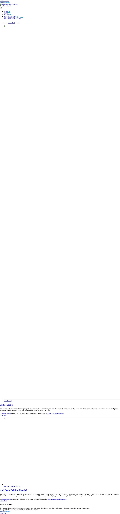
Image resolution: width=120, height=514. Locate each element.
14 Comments (62, 499)
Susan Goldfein (6, 413)
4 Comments (60, 413)
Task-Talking (8, 401)
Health (54, 413)
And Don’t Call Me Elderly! (12, 486)
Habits (49, 413)
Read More (3, 415)
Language (55, 499)
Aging (49, 499)
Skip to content (4, 1)
